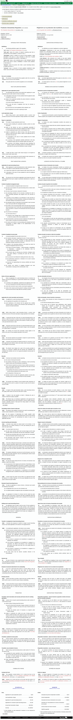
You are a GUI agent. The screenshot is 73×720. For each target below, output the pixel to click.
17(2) (3, 494)
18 (3, 505)
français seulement (40, 36)
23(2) (3, 628)
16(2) (3, 476)
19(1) (3, 523)
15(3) (3, 442)
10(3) (3, 317)
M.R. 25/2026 (5, 405)
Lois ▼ (18, 3)
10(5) (3, 330)
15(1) (3, 424)
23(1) (3, 600)
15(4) (3, 452)
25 (3, 650)
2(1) (3, 78)
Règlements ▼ (25, 3)
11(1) (3, 337)
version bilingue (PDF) (55, 6)
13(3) (3, 399)
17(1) (3, 485)
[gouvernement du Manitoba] (4, 1)
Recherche (11, 3)
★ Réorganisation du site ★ (6, 4)
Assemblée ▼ (68, 3)
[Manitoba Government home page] (63, 718)
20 (3, 560)
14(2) (3, 414)
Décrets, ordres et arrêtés (50, 3)
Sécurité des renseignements (35, 717)
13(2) (3, 395)
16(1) (3, 460)
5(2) (3, 152)
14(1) (3, 410)
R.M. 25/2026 (20, 12)
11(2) (3, 341)
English (70, 1)
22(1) (3, 578)
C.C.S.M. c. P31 (19, 30)
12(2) (3, 381)
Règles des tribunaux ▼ (36, 3)
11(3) (3, 348)
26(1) (3, 674)
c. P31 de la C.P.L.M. (57, 30)
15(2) (3, 429)
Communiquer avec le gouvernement (51, 717)
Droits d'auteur (25, 717)
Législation (3, 3)
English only (3, 36)
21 (3, 568)
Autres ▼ (60, 3)
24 (3, 638)
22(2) (3, 583)
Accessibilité (10, 717)
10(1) (3, 299)
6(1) (3, 167)
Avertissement (17, 717)
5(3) (3, 156)
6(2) (3, 177)
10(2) (3, 312)
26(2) (3, 679)
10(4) (3, 325)
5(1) (3, 122)
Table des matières (42, 38)
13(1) (3, 390)
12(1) (3, 358)
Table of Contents (6, 38)
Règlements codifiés (21, 4)
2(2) (3, 81)
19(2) (3, 528)
